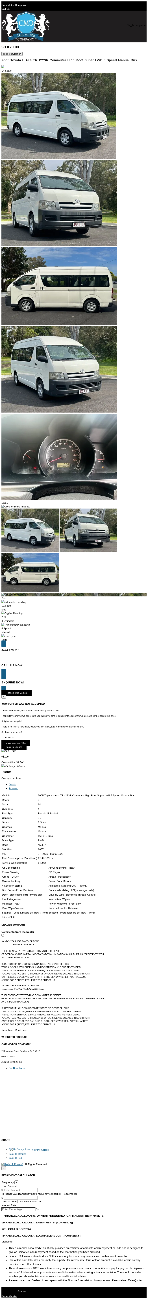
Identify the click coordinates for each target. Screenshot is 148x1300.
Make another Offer (16, 743)
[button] (74, 1242)
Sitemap (22, 1291)
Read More (7, 1030)
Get (17, 1068)
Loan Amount (9, 1186)
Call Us (5, 8)
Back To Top (15, 1158)
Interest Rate (8, 1205)
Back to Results (14, 747)
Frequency (7, 1182)
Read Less (21, 1030)
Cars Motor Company (13, 5)
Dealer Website (9, 1296)
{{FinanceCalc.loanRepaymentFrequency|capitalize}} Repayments (39, 1193)
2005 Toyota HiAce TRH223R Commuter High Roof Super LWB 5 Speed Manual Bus (69, 60)
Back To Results (17, 1154)
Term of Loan (9, 1201)
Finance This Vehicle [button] (16, 693)
